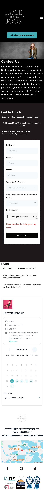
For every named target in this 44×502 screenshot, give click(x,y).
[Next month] (34, 349)
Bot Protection (11, 210)
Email (9, 170)
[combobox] (22, 188)
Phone (9, 157)
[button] (41, 17)
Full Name (10, 145)
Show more (13, 341)
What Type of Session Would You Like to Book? (21, 196)
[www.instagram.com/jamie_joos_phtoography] (22, 468)
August (19, 349)
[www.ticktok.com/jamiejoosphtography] (35, 468)
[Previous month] (9, 349)
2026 (25, 349)
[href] (22, 451)
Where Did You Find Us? (16, 182)
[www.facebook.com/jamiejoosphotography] (8, 468)
